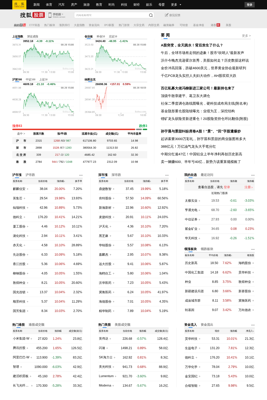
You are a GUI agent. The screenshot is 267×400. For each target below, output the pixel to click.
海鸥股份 (244, 263)
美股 (228, 25)
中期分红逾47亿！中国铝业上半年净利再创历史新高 (201, 154)
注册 (248, 187)
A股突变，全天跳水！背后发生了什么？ (192, 45)
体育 (49, 4)
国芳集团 (19, 311)
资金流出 (207, 324)
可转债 (184, 25)
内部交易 (153, 25)
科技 (124, 4)
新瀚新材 (105, 207)
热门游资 (124, 25)
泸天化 (104, 226)
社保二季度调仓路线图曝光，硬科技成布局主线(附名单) (204, 103)
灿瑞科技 (19, 207)
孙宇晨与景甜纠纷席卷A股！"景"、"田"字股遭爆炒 (201, 131)
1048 (69, 161)
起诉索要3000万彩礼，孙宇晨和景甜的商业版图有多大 (203, 139)
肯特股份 (105, 198)
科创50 (101, 36)
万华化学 (191, 367)
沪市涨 (17, 174)
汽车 (61, 4)
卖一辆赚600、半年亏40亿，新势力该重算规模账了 (201, 162)
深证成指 (32, 36)
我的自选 (190, 174)
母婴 (162, 4)
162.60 (112, 154)
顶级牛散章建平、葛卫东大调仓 (185, 96)
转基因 (189, 310)
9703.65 (112, 140)
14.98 (134, 140)
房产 (74, 4)
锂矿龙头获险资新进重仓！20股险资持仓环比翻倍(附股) (204, 119)
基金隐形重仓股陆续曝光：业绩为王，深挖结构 (198, 111)
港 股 (21, 161)
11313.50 (112, 147)
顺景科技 (19, 301)
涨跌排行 (64, 25)
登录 (249, 4)
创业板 (89, 36)
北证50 (113, 36)
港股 (213, 25)
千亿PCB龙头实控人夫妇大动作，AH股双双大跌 (198, 76)
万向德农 (244, 310)
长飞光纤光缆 (21, 385)
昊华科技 (244, 272)
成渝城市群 (193, 300)
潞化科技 (19, 235)
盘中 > (21, 133)
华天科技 (191, 238)
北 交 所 (21, 154)
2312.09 (112, 161)
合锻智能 (191, 385)
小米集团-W (21, 338)
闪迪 (102, 348)
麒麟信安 (19, 189)
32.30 (134, 154)
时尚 (111, 4)
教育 (99, 4)
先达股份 (19, 254)
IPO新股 (109, 25)
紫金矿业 (191, 228)
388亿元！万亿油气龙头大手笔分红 (188, 146)
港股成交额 (36, 324)
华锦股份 (105, 245)
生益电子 (191, 348)
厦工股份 (19, 226)
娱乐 (149, 4)
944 (54, 161)
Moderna (105, 385)
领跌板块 (207, 249)
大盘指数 (79, 25)
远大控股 (105, 264)
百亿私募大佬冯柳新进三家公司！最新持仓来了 (198, 88)
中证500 (30, 79)
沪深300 (17, 79)
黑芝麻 (104, 235)
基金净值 (198, 25)
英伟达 (103, 338)
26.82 (134, 147)
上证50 (43, 79)
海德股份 (105, 301)
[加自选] (27, 188)
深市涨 (103, 174)
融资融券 (168, 25)
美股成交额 (122, 324)
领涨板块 (190, 249)
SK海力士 (106, 357)
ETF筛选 (34, 25)
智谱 (16, 366)
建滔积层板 (21, 376)
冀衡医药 (105, 292)
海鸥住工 (105, 273)
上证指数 (17, 36)
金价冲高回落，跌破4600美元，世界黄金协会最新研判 (203, 68)
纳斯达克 (90, 79)
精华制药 (105, 311)
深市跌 (116, 174)
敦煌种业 (19, 282)
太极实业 (191, 200)
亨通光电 (191, 210)
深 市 (21, 147)
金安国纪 (191, 376)
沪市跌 (30, 174)
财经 (137, 4)
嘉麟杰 (104, 254)
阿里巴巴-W (21, 357)
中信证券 (191, 219)
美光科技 (105, 366)
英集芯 (17, 198)
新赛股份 (244, 291)
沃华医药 (105, 282)
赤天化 (17, 245)
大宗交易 (139, 25)
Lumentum (106, 376)
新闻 (36, 4)
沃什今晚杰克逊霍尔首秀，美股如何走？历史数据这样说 (205, 60)
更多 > (246, 35)
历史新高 (191, 263)
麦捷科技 (105, 217)
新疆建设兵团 (194, 291)
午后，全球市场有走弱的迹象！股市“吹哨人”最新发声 (202, 53)
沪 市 (21, 140)
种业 (188, 281)
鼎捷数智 (105, 189)
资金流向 (94, 25)
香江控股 (19, 264)
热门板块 (49, 25)
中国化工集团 (194, 272)
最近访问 (207, 174)
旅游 (86, 4)
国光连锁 (19, 292)
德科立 (17, 217)
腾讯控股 (19, 348)
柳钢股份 (19, 273)
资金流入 (190, 324)
